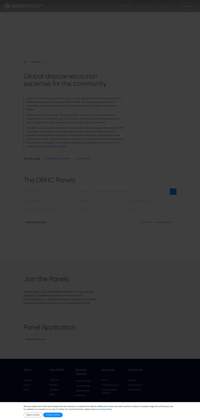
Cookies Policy (105, 409)
